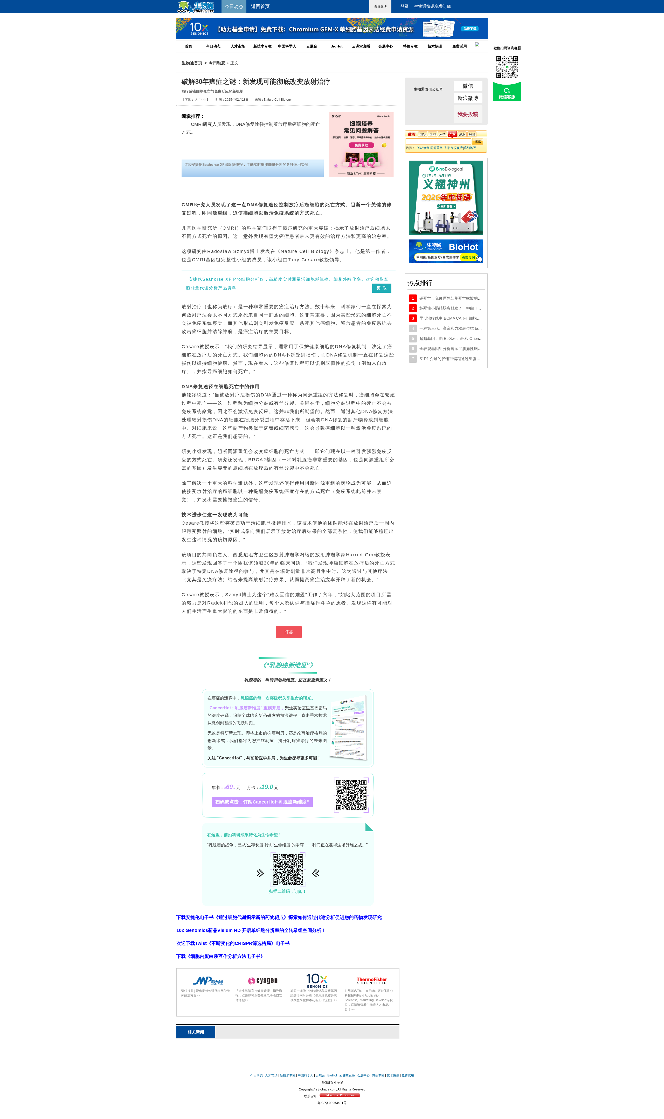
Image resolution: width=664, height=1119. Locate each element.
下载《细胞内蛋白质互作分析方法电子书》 (220, 956)
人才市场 (238, 46)
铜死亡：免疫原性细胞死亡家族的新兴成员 (456, 298)
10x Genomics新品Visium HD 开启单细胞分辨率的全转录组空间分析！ (251, 930)
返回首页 (260, 6)
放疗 (447, 148)
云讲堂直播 (361, 46)
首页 (188, 46)
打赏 (288, 632)
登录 (404, 6)
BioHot (336, 46)
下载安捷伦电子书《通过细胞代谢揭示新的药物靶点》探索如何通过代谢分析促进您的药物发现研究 (279, 917)
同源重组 (436, 148)
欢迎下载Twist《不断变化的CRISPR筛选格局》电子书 (233, 943)
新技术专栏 (262, 46)
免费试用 (459, 46)
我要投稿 (468, 114)
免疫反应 (457, 148)
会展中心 (385, 46)
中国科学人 (287, 46)
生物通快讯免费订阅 (432, 6)
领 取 (381, 288)
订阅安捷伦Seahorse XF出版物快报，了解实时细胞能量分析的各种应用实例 (246, 164)
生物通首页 (192, 63)
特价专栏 (410, 46)
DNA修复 (423, 148)
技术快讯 (435, 46)
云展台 (311, 46)
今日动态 (213, 46)
